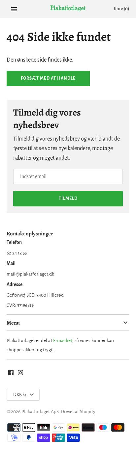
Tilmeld (68, 198)
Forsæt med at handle (48, 78)
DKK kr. (20, 394)
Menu (13, 323)
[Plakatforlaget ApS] (68, 9)
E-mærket (62, 340)
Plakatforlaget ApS (39, 411)
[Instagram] (20, 374)
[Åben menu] (14, 9)
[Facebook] (11, 374)
